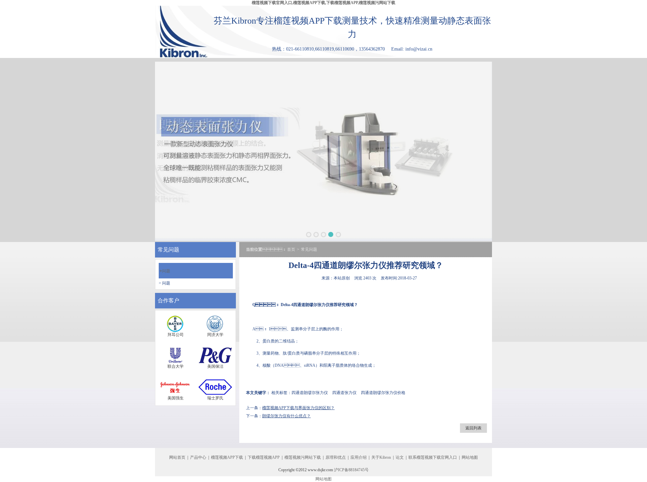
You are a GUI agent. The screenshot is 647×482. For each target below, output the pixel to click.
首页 (291, 249)
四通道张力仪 (344, 392)
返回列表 (473, 428)
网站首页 (177, 457)
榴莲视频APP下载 (227, 457)
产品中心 (198, 457)
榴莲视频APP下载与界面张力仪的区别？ (298, 407)
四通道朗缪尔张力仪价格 (383, 392)
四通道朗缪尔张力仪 (311, 304)
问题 (164, 271)
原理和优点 (336, 457)
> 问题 (164, 283)
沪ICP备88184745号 (351, 470)
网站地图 (470, 457)
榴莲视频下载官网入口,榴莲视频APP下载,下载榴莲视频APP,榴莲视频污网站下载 (323, 2)
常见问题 (309, 249)
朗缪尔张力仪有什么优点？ (286, 416)
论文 (400, 457)
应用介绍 (358, 457)
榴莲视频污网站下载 (302, 457)
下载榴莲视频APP (264, 457)
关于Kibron (381, 457)
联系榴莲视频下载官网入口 (432, 457)
